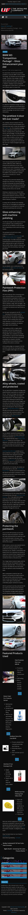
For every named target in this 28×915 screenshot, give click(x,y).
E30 (5, 128)
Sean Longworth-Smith (16, 70)
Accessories (5, 862)
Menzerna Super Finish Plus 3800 (14, 236)
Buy (20, 693)
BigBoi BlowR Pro (16, 415)
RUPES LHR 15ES (6, 268)
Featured (4, 876)
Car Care (4, 867)
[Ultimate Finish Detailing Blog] (3, 17)
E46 (8, 128)
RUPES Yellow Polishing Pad (10, 238)
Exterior (4, 871)
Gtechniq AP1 (12, 460)
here (23, 827)
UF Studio (18, 837)
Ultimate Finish (6, 836)
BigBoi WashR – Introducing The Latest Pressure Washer (14, 850)
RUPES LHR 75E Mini (18, 268)
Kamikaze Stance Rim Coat (9, 451)
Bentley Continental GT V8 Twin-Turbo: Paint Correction (13, 844)
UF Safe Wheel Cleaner (13, 408)
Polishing (5, 51)
